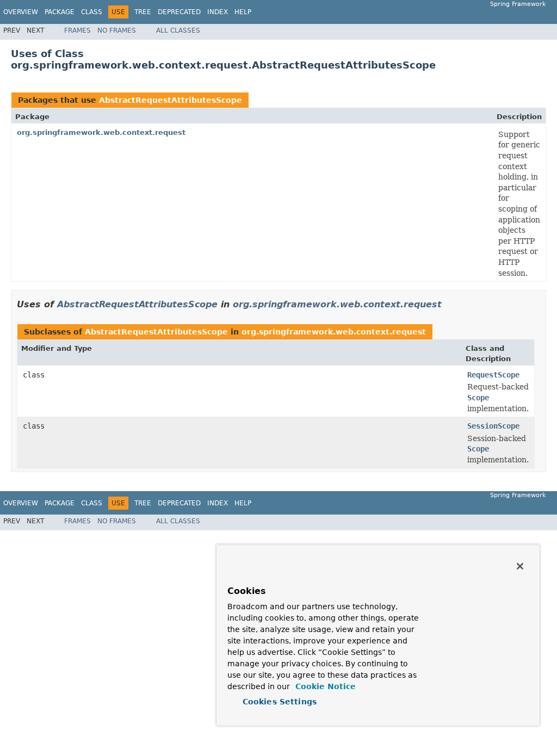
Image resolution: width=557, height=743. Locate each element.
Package (60, 12)
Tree (142, 12)
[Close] (520, 566)
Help (242, 12)
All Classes (178, 30)
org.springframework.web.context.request (101, 132)
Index (217, 12)
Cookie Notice (324, 686)
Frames (77, 30)
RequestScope (493, 374)
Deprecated (179, 12)
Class (91, 12)
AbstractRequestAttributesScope (170, 100)
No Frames (116, 30)
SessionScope (493, 426)
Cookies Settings (280, 701)
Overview (20, 12)
